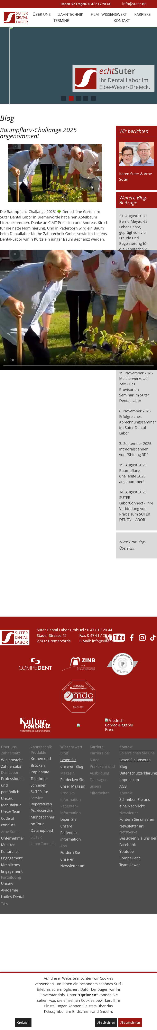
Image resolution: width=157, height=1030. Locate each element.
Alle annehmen (130, 1022)
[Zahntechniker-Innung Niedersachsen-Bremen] (78, 662)
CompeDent (129, 858)
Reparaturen (41, 803)
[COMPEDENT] (35, 662)
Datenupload (42, 830)
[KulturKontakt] (35, 723)
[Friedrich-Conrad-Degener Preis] (121, 723)
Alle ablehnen (106, 1022)
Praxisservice (42, 810)
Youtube (126, 851)
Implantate (40, 771)
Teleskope (39, 778)
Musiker (8, 844)
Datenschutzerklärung (138, 773)
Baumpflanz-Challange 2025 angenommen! (132, 476)
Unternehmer (12, 838)
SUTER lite (39, 791)
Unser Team (11, 811)
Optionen (23, 1022)
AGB (123, 786)
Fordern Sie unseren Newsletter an (72, 859)
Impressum (129, 779)
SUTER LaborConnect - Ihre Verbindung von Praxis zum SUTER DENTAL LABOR (136, 508)
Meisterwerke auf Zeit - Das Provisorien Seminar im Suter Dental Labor (134, 389)
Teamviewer (129, 864)
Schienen (38, 785)
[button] (63, 98)
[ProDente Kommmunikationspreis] (121, 662)
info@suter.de (134, 3)
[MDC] (78, 695)
